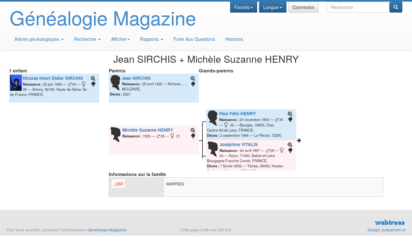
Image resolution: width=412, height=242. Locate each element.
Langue (271, 7)
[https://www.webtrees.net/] (343, 223)
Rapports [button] (150, 39)
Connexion (303, 7)
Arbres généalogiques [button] (37, 39)
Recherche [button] (86, 39)
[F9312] (299, 140)
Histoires (234, 39)
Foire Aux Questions (194, 39)
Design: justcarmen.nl (387, 229)
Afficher (118, 39)
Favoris (241, 7)
